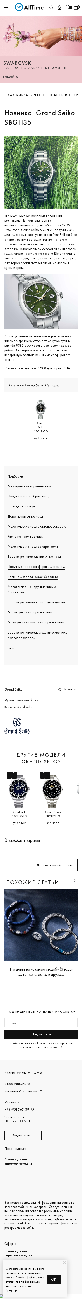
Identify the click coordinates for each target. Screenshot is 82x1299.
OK (53, 1279)
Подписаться (41, 1034)
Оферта (10, 1243)
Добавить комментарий (54, 865)
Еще (11, 648)
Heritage (27, 220)
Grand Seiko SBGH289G (19, 814)
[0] (68, 7)
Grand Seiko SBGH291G (53, 814)
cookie (10, 1277)
